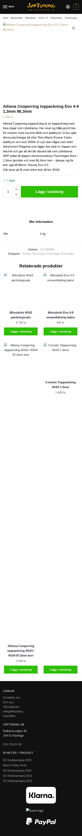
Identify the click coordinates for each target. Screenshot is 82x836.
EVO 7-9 (43, 18)
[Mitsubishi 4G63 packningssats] (21, 289)
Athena (26, 253)
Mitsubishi (30, 18)
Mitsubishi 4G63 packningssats (21, 315)
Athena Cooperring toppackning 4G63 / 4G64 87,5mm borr (20, 650)
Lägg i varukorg (49, 192)
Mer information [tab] (41, 221)
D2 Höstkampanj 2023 (17, 775)
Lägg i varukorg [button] (21, 331)
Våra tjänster (11, 706)
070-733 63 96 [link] (12, 744)
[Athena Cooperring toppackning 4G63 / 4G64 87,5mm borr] (21, 491)
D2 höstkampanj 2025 (17, 760)
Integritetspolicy (13, 711)
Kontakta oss (11, 697)
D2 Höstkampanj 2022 (17, 781)
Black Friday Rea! (14, 765)
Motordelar (56, 18)
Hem (5, 18)
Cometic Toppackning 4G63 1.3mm (60, 385)
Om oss (8, 702)
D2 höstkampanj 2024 (17, 770)
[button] (73, 28)
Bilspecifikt (16, 18)
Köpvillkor (9, 716)
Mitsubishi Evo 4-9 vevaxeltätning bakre (60, 315)
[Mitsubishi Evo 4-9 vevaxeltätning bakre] (60, 289)
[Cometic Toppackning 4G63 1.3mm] (60, 359)
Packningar (71, 18)
